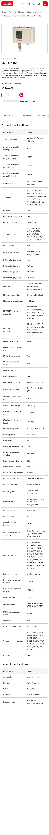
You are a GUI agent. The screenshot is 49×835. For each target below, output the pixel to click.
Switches (4, 16)
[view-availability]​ (27, 101)
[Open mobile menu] (45, 3)
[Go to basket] (28, 3)
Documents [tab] (26, 115)
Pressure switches (18, 16)
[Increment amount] (13, 95)
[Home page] (7, 3)
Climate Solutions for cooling (29, 12)
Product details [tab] (10, 115)
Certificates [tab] (41, 115)
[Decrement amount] (3, 95)
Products (12, 12)
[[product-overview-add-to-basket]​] (21, 95)
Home (3, 12)
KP (28, 16)
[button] (34, 3)
